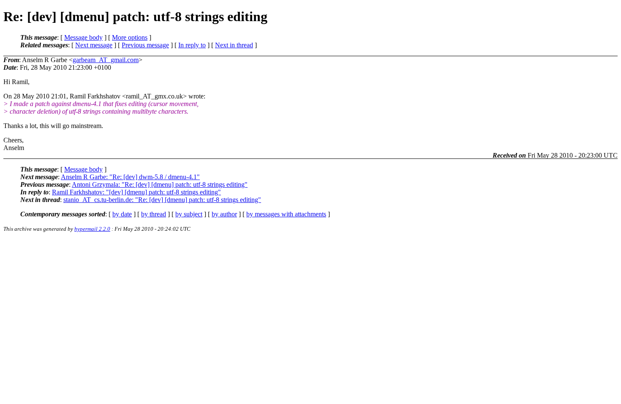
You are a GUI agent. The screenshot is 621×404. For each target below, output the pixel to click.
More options (129, 37)
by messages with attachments (286, 214)
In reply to (192, 45)
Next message (93, 45)
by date (122, 214)
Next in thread (234, 45)
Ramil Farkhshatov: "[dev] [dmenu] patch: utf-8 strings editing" (136, 192)
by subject (188, 214)
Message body (83, 37)
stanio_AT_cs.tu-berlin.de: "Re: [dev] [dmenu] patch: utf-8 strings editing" (162, 199)
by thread (153, 214)
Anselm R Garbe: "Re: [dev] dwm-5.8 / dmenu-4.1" (130, 176)
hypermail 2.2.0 (92, 229)
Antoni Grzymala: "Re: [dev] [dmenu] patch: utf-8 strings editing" (160, 184)
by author (224, 214)
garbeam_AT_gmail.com (106, 59)
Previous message (145, 45)
